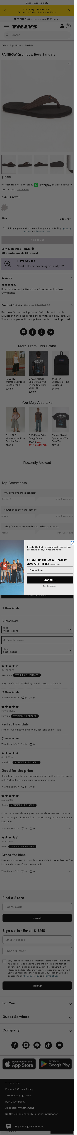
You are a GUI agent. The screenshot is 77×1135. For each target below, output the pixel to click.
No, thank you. (49, 586)
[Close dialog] (72, 543)
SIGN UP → (50, 580)
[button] (71, 368)
